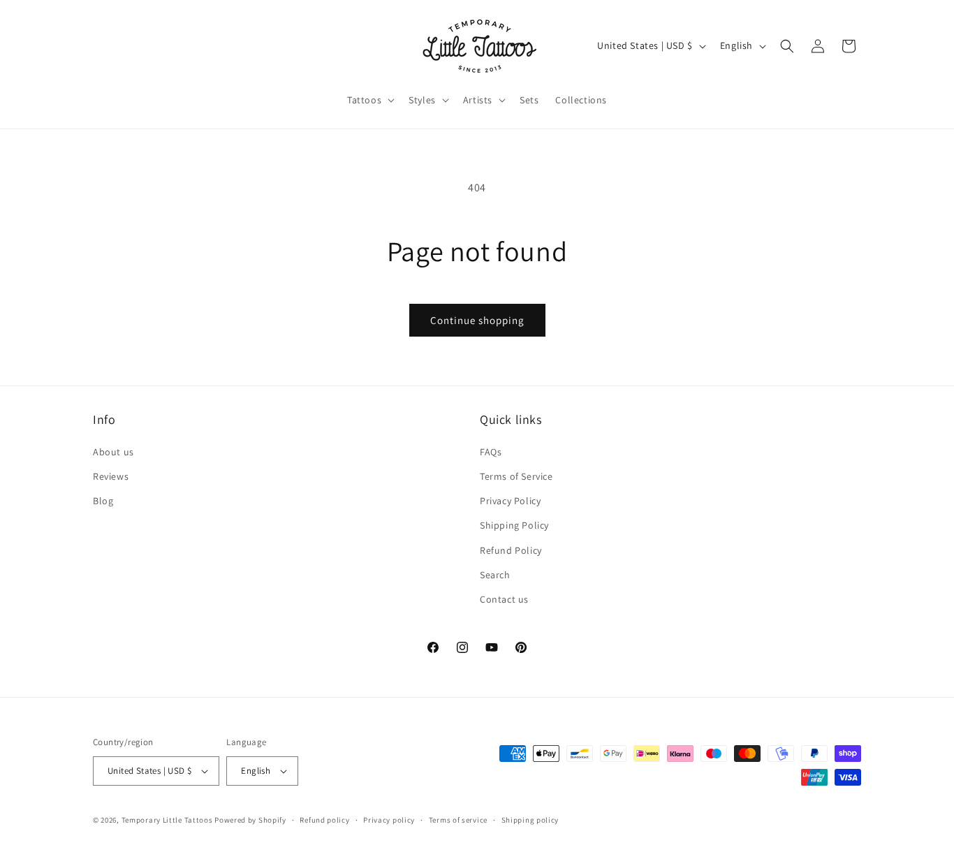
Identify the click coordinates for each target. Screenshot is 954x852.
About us (113, 452)
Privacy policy (389, 820)
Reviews (111, 476)
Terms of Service (516, 476)
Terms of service (458, 820)
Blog (103, 500)
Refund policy (324, 820)
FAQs (490, 452)
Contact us (504, 599)
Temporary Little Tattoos (167, 820)
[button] (369, 100)
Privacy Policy (510, 500)
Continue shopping (477, 320)
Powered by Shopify (250, 820)
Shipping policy (530, 820)
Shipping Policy (514, 525)
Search (495, 574)
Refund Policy (511, 550)
